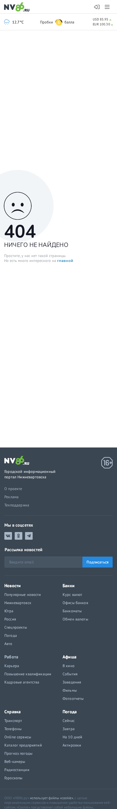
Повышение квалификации (27, 673)
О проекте (13, 488)
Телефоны (12, 728)
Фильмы (70, 690)
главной (65, 260)
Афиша (69, 656)
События (70, 673)
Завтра (69, 728)
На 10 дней (72, 737)
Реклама (11, 496)
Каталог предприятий (23, 745)
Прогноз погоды (18, 753)
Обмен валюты (75, 619)
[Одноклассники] (18, 536)
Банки (69, 585)
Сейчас (69, 720)
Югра (9, 610)
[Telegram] (29, 536)
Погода (10, 635)
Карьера (11, 665)
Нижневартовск (17, 602)
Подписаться (98, 562)
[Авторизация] (97, 7)
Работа (11, 656)
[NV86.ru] (18, 7)
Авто (8, 643)
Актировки (72, 745)
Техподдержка (16, 505)
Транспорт (13, 720)
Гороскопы (13, 777)
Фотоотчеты (73, 698)
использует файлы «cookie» (51, 798)
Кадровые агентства (21, 682)
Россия (10, 619)
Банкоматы (72, 610)
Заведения (72, 682)
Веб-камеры (14, 761)
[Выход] (107, 7)
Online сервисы (17, 737)
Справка (12, 711)
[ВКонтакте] (8, 536)
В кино (69, 665)
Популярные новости (22, 594)
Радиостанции (16, 769)
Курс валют (72, 594)
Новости (12, 585)
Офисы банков (75, 602)
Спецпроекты (15, 627)
